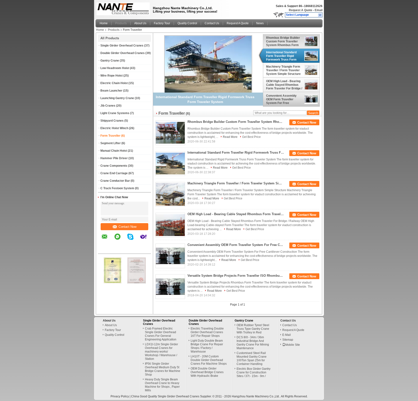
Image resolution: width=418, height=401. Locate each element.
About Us (140, 23)
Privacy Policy (120, 396)
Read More (230, 137)
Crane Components (113, 165)
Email (318, 10)
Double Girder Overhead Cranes (122, 53)
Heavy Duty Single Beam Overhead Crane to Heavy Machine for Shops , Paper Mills (162, 385)
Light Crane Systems (114, 113)
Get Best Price (251, 137)
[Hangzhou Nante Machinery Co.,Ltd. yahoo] (146, 240)
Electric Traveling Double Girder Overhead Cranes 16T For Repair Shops (207, 332)
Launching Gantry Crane (117, 98)
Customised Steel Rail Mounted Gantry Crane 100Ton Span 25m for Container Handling (252, 358)
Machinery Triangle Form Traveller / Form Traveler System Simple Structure (283, 70)
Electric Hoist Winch (114, 128)
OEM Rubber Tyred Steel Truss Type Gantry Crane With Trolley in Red (253, 328)
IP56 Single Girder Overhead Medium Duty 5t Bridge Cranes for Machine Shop (162, 369)
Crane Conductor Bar (115, 180)
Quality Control (187, 23)
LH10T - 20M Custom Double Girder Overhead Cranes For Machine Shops (209, 360)
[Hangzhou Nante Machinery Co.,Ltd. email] (108, 240)
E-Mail (286, 335)
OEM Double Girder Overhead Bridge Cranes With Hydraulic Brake (207, 372)
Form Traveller (110, 135)
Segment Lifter (110, 143)
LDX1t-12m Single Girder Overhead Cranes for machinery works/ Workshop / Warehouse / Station (161, 352)
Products (121, 23)
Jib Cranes (107, 105)
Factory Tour (162, 23)
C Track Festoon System (117, 188)
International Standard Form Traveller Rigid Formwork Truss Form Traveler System (281, 56)
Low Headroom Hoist (114, 68)
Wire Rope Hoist (111, 75)
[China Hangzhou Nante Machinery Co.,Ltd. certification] (112, 282)
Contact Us (212, 23)
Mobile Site (292, 344)
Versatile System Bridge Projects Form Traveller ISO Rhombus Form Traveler (235, 275)
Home (104, 23)
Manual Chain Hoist (113, 150)
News (260, 23)
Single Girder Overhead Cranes (121, 45)
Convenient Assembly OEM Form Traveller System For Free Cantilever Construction (282, 99)
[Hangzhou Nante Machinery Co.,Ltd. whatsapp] (120, 240)
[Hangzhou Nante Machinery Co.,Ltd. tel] (105, 249)
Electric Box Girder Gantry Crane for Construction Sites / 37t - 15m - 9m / (253, 372)
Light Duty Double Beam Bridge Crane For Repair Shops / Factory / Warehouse (207, 346)
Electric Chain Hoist (114, 83)
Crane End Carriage (114, 173)
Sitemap (287, 339)
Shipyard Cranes (112, 120)
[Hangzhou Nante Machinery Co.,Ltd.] (320, 15)
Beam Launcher (111, 90)
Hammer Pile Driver (114, 158)
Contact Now (127, 226)
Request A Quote (300, 10)
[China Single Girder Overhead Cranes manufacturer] (122, 8)
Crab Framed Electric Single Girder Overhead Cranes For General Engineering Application (160, 334)
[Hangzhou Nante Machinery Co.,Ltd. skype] (133, 240)
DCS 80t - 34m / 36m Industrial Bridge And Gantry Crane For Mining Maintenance (253, 343)
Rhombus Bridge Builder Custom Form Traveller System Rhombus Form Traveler (283, 41)
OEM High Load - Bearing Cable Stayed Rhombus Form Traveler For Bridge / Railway (284, 84)
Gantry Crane (109, 60)
